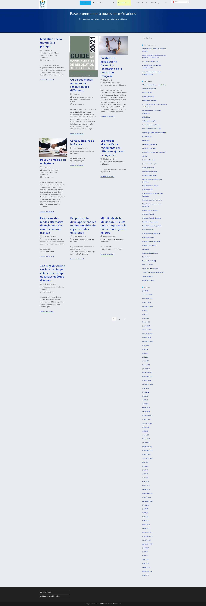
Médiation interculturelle (150, 222)
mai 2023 (145, 400)
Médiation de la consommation (152, 200)
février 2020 (146, 524)
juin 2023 (145, 396)
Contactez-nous (45, 592)
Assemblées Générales (149, 100)
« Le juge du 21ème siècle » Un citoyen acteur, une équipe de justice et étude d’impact (52, 273)
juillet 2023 (145, 392)
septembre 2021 (147, 458)
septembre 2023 (147, 384)
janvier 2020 (146, 528)
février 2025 (146, 322)
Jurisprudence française (149, 164)
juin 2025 (145, 310)
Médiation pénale (147, 230)
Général (83, 99)
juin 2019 (145, 552)
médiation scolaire (148, 237)
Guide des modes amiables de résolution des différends (81, 85)
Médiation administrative (150, 186)
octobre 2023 (146, 380)
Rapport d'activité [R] (149, 261)
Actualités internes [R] (149, 89)
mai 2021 (145, 474)
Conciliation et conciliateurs (151, 125)
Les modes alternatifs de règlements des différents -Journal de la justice (112, 148)
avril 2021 (145, 478)
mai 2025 (145, 314)
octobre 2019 (146, 540)
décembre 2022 (147, 415)
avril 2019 (145, 559)
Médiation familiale (148, 214)
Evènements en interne (149, 144)
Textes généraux (147, 276)
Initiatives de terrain (148, 160)
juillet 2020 (145, 505)
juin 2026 (145, 291)
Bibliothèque (146, 117)
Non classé (145, 249)
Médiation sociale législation (151, 241)
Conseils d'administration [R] (151, 129)
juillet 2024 (145, 345)
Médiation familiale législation (151, 218)
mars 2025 (145, 318)
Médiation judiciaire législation (152, 226)
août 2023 (145, 388)
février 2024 (146, 365)
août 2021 (145, 462)
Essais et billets (147, 136)
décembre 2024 (147, 330)
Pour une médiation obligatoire (53, 161)
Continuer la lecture (47, 80)
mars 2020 (145, 520)
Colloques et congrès (149, 121)
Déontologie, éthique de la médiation (154, 133)
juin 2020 (145, 509)
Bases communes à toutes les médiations (114, 19)
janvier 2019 (146, 567)
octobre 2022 (146, 419)
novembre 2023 (147, 376)
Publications (146, 257)
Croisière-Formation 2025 (150, 61)
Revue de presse (147, 265)
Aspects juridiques (148, 96)
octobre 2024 (146, 338)
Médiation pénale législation (151, 234)
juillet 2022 (145, 427)
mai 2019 (145, 556)
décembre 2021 (147, 447)
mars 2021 (145, 482)
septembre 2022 (147, 423)
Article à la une (48, 53)
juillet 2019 (145, 548)
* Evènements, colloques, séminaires (154, 85)
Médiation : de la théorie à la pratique (51, 42)
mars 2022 (145, 435)
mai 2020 (145, 513)
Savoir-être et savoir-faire (150, 269)
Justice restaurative (148, 168)
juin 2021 (145, 470)
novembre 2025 (147, 299)
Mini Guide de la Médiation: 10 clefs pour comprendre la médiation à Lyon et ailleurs (113, 225)
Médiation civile (147, 190)
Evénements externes (149, 148)
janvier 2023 (146, 411)
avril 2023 (145, 404)
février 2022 (146, 439)
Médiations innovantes (149, 245)
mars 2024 (145, 361)
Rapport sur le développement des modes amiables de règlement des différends (83, 225)
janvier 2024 (146, 369)
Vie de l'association (148, 280)
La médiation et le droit (149, 175)
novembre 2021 (147, 450)
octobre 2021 (146, 454)
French (177, 1)
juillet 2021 (145, 466)
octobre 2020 (146, 497)
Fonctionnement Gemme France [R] (153, 152)
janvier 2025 (146, 326)
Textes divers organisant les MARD (153, 272)
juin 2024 (145, 349)
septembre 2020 (147, 501)
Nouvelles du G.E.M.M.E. (150, 253)
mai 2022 (145, 431)
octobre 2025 (146, 302)
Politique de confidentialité (50, 596)
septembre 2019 (147, 544)
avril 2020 (145, 517)
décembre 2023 (147, 373)
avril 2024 (145, 357)
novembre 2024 (147, 334)
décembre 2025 (147, 295)
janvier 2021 (146, 489)
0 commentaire (48, 60)
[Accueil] (79, 19)
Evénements (146, 140)
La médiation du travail (149, 172)
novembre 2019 (147, 536)
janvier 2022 (146, 443)
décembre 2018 (147, 571)
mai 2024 (145, 353)
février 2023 (146, 408)
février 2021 (146, 485)
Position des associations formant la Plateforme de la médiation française (111, 67)
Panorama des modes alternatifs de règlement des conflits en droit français (51, 225)
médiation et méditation (150, 210)
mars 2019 (145, 563)
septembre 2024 (147, 341)
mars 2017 (145, 575)
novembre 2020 (147, 493)
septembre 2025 (147, 306)
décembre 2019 (147, 532)
